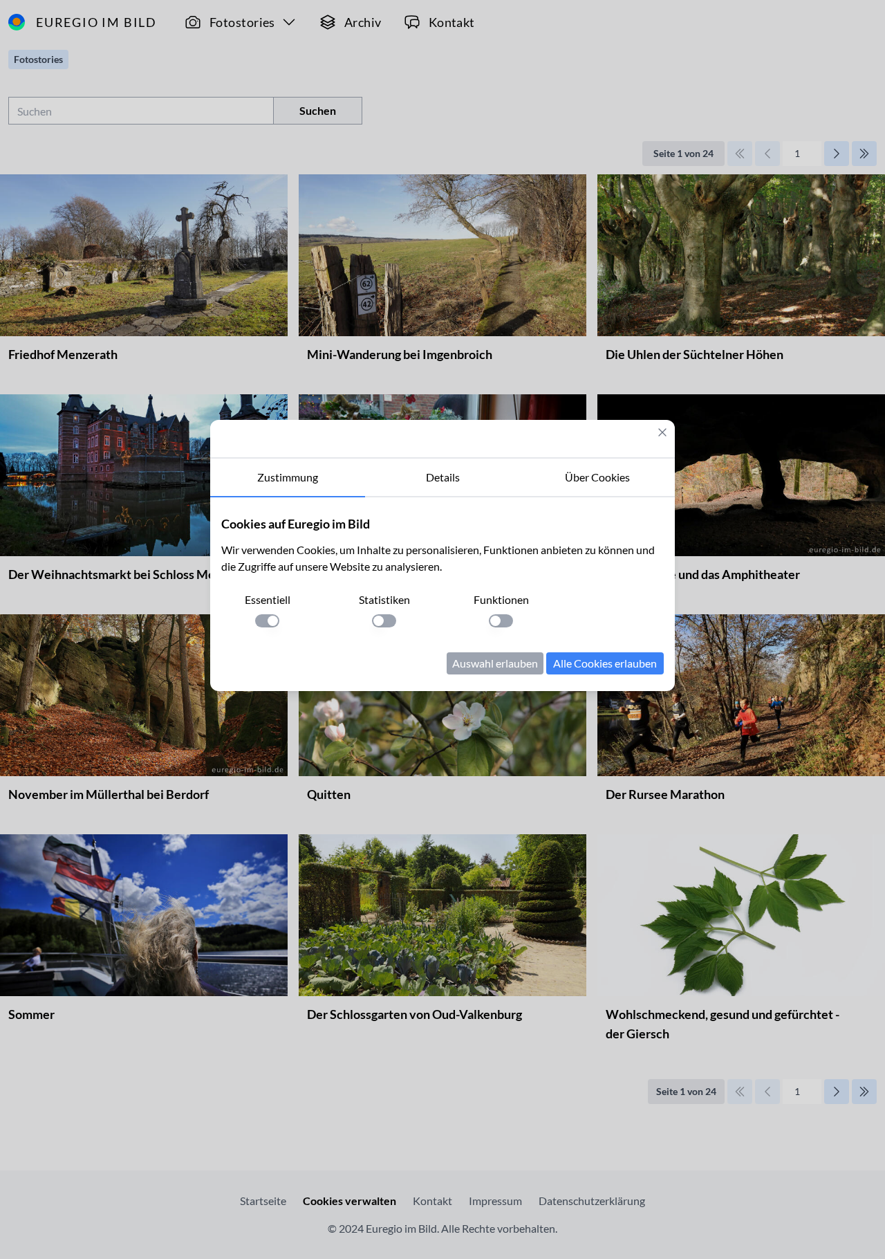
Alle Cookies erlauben (605, 663)
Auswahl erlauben (495, 663)
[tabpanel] (442, 594)
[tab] (287, 478)
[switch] (267, 620)
